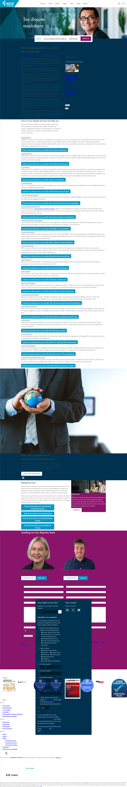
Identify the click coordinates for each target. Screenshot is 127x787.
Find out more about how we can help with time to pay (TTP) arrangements (48, 354)
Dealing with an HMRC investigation (30, 56)
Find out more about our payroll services (38, 513)
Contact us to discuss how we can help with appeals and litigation (45, 268)
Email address (30, 590)
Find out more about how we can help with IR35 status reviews (43, 330)
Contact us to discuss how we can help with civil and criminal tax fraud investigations (51, 303)
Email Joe (83, 578)
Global (57, 3)
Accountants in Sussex (11, 743)
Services (43, 3)
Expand (39, 615)
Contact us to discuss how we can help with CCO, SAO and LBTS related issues (49, 342)
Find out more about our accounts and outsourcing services (37, 507)
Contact (85, 3)
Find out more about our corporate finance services (37, 519)
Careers (78, 3)
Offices (4, 738)
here (41, 786)
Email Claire (41, 578)
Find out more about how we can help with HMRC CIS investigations (45, 228)
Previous (67, 105)
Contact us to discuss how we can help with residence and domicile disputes (48, 291)
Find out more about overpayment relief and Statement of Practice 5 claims (48, 365)
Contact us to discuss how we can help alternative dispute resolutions (46, 256)
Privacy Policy (45, 728)
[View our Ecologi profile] (12, 768)
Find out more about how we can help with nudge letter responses (45, 164)
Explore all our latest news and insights (74, 61)
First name (45, 664)
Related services (73, 38)
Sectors (51, 3)
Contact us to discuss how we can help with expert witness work (44, 279)
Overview (38, 38)
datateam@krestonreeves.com (45, 719)
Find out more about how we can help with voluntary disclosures (44, 150)
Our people (6, 747)
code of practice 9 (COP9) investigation (44, 209)
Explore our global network (31, 473)
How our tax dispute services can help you (55, 38)
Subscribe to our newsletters (10, 749)
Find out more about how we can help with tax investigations (43, 179)
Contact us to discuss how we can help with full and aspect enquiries (45, 191)
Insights (65, 3)
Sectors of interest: (45, 648)
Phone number (30, 595)
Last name (45, 671)
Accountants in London (11, 745)
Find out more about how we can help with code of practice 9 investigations (48, 217)
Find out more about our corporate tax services (37, 526)
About (72, 3)
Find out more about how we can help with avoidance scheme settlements (47, 242)
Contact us (85, 38)
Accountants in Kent (10, 740)
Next (67, 108)
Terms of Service (56, 728)
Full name (29, 585)
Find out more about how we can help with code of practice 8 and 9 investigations (50, 203)
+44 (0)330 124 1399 (28, 578)
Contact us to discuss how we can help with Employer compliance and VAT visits (49, 317)
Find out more (30, 768)
